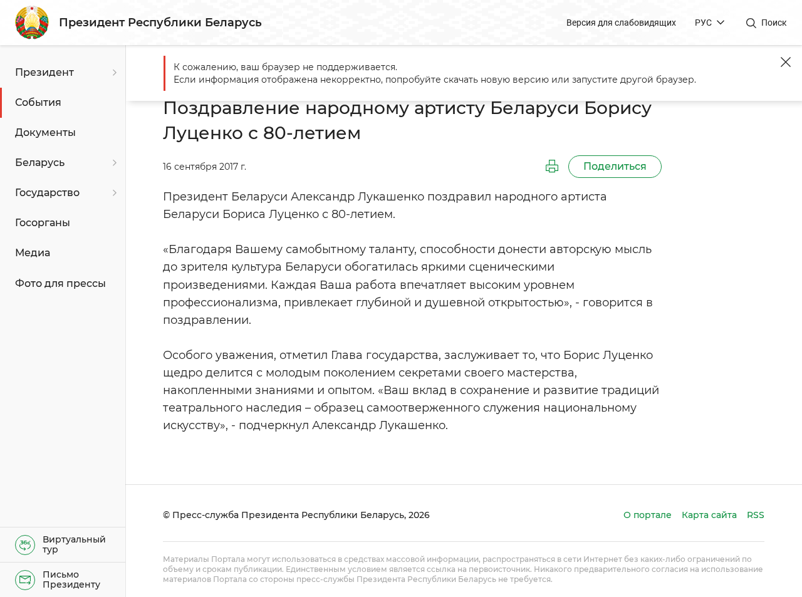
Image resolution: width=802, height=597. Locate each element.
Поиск (774, 23)
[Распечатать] (552, 166)
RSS (755, 515)
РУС (703, 23)
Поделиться (615, 166)
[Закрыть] (785, 62)
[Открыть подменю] (112, 73)
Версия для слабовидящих (621, 23)
